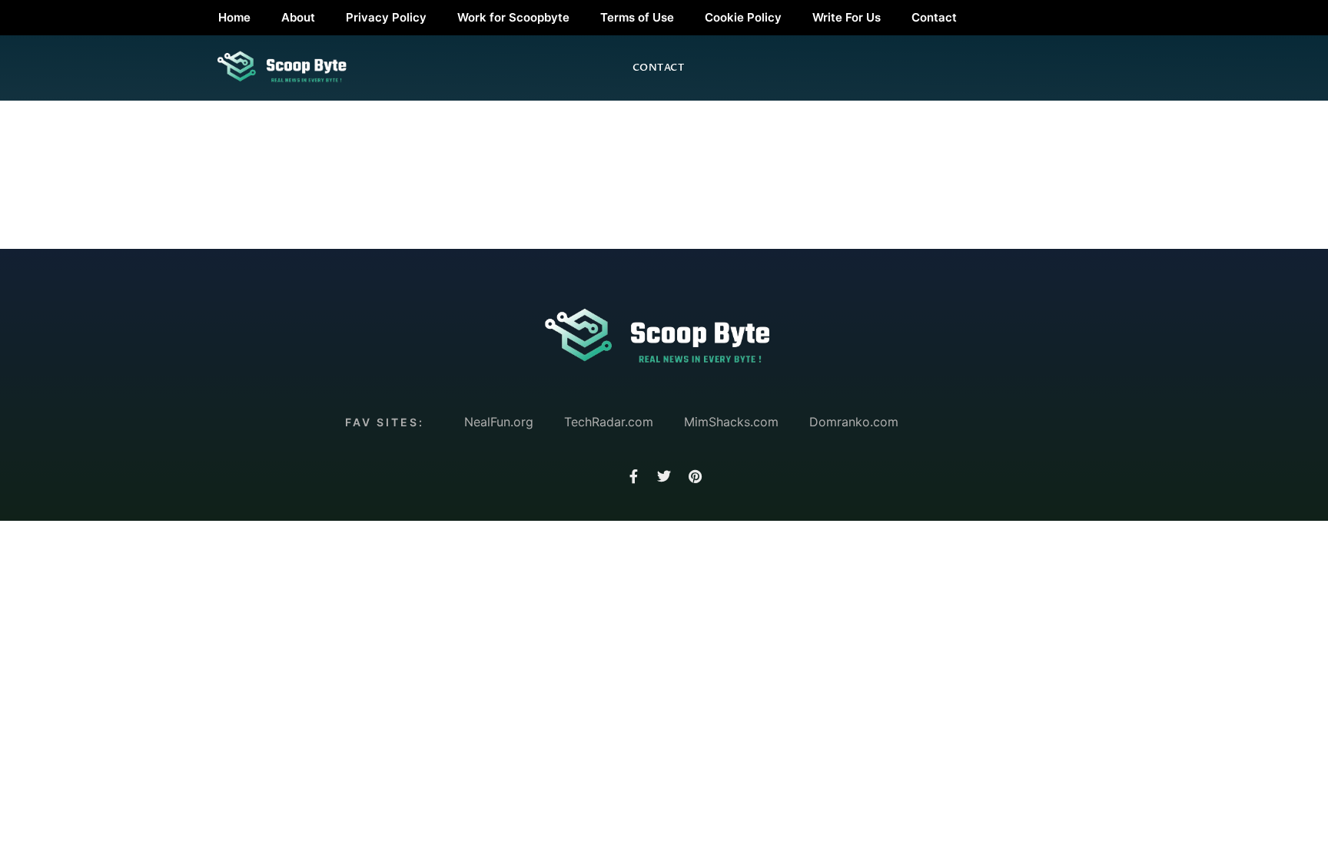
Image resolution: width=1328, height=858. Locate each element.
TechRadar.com (608, 421)
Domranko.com (853, 421)
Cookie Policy (743, 17)
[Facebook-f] (633, 476)
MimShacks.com (731, 421)
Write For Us (846, 17)
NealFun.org (498, 421)
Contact (934, 17)
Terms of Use (637, 17)
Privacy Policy (386, 17)
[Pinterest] (695, 476)
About (298, 17)
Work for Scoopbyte (513, 17)
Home (234, 17)
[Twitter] (664, 476)
